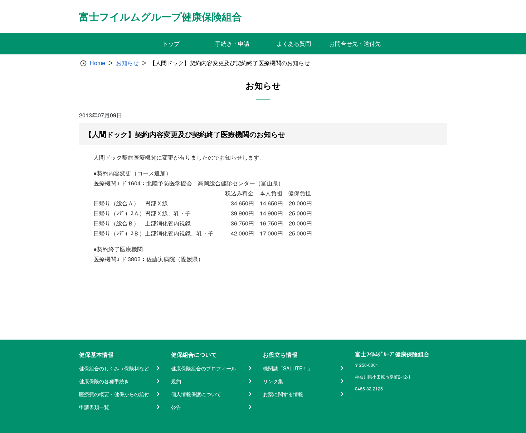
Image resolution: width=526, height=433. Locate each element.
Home (97, 63)
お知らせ (127, 63)
